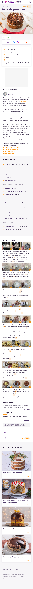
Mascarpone (9, 188)
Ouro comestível (10, 229)
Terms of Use (21, 571)
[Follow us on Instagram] (17, 42)
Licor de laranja (10, 180)
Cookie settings (7, 576)
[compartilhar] (4, 38)
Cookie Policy (21, 574)
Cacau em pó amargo (11, 226)
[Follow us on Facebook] (14, 42)
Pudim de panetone (9, 151)
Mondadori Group (7, 578)
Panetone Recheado (9, 153)
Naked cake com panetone (11, 147)
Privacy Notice (6, 574)
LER (28, 476)
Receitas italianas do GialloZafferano (13, 2)
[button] (25, 409)
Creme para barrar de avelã (13, 203)
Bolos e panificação (6, 6)
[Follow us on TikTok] (21, 42)
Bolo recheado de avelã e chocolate (16, 557)
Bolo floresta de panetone (10, 149)
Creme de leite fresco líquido (14, 191)
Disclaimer (13, 576)
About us (16, 571)
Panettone (23, 101)
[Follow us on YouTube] (25, 42)
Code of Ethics (20, 576)
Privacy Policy (14, 574)
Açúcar (7, 177)
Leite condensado (10, 194)
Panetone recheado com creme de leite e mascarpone (16, 501)
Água (6, 174)
